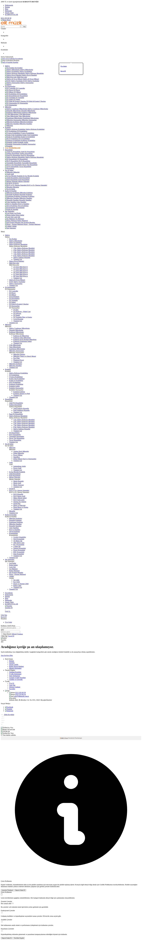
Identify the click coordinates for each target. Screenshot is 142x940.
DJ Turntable (20, 97)
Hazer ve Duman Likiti (20, 584)
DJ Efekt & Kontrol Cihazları (36, 101)
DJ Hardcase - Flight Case (22, 311)
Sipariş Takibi (13, 664)
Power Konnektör (19, 550)
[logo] (11, 24)
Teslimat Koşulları (15, 672)
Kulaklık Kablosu (19, 392)
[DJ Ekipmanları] (11, 105)
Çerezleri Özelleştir (7, 890)
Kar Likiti (16, 582)
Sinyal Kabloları (23, 206)
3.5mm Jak (16, 546)
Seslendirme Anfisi (19, 466)
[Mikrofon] (9, 125)
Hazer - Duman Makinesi (32, 224)
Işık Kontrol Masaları (28, 222)
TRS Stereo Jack (18, 543)
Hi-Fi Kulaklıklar (24, 138)
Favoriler (12, 689)
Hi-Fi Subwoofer (19, 500)
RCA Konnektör (18, 544)
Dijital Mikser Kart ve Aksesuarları (24, 459)
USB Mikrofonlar (24, 114)
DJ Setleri (17, 99)
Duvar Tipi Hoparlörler (29, 165)
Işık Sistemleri (9, 211)
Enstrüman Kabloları (27, 196)
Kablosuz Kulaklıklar (28, 140)
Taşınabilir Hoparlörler (29, 163)
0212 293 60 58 (6, 18)
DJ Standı (16, 315)
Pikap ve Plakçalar (19, 505)
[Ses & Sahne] (10, 189)
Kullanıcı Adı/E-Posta (8, 626)
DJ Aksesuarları (22, 103)
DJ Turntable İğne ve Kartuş (22, 317)
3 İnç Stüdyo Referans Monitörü (24, 248)
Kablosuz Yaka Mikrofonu (22, 338)
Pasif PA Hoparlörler (27, 155)
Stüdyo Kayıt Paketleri (29, 75)
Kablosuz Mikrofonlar (29, 112)
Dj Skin (15, 310)
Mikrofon (8, 107)
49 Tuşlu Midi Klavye (20, 272)
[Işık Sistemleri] (10, 228)
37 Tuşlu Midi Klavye (20, 270)
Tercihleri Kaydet (19, 938)
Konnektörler (20, 207)
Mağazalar (8, 11)
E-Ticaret (66, 738)
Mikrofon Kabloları (26, 122)
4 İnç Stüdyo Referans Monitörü (24, 250)
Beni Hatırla (7, 634)
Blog (6, 9)
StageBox (16, 457)
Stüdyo (7, 66)
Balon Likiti (17, 585)
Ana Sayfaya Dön (7, 655)
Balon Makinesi (22, 221)
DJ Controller (20, 88)
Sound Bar (16, 503)
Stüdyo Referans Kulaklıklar (35, 129)
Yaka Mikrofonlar (24, 116)
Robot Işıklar (20, 215)
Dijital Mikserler (18, 453)
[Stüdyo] (8, 84)
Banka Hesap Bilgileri (16, 666)
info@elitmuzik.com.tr (21, 696)
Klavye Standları (23, 204)
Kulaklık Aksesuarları (28, 144)
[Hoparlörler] (9, 168)
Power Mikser (18, 455)
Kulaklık (8, 127)
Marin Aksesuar (18, 485)
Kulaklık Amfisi (23, 142)
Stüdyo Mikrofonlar (26, 70)
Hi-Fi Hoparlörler (24, 161)
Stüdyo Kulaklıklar (26, 71)
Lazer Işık (17, 217)
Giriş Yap (4, 615)
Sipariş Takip (9, 13)
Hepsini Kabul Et (20, 890)
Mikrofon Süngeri (19, 354)
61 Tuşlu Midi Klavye (20, 274)
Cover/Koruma (18, 319)
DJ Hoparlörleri (22, 96)
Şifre (2, 630)
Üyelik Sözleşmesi (15, 674)
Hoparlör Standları (25, 200)
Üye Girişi (64, 66)
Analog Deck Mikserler (21, 451)
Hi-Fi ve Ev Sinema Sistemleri (37, 185)
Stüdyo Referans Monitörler (34, 73)
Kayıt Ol (63, 71)
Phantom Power (18, 360)
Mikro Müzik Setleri (20, 498)
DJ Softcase (17, 313)
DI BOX (16, 183)
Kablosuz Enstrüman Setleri (22, 341)
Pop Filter (16, 358)
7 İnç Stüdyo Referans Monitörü (24, 254)
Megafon (16, 187)
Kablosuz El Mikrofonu (21, 336)
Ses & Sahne (9, 170)
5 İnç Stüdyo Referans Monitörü (24, 252)
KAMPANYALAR (11, 14)
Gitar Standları (21, 202)
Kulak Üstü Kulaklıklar (30, 135)
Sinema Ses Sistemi (19, 502)
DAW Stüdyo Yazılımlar (31, 81)
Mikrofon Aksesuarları (29, 120)
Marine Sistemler (23, 181)
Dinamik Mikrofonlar (28, 111)
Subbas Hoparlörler (26, 153)
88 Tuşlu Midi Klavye (20, 276)
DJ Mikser (17, 92)
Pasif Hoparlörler (24, 180)
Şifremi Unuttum (17, 634)
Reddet (127, 885)
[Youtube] (8, 709)
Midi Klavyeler (22, 77)
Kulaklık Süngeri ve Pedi (21, 393)
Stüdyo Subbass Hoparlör (21, 257)
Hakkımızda (9, 5)
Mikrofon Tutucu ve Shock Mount (24, 356)
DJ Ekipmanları (10, 86)
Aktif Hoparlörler (24, 178)
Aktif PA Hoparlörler (28, 152)
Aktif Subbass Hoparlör (21, 408)
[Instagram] (9, 711)
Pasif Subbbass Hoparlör (21, 410)
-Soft (62, 738)
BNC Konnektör (18, 552)
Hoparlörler (9, 150)
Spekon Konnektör (19, 548)
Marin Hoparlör (18, 481)
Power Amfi (17, 468)
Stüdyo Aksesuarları (26, 83)
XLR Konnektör (18, 539)
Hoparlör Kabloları (26, 194)
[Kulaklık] (8, 146)
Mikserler (16, 172)
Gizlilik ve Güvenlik (16, 679)
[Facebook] (9, 707)
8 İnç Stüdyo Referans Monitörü (24, 256)
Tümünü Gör (17, 259)
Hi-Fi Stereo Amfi (19, 496)
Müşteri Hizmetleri (15, 668)
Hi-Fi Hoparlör (18, 494)
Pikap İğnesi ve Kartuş (20, 507)
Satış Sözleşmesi (14, 676)
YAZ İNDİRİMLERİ (12, 148)
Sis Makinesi (19, 219)
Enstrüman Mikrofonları (31, 118)
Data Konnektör (18, 554)
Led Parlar (17, 213)
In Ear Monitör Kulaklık (31, 176)
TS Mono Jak (17, 541)
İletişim (7, 7)
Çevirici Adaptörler (19, 537)
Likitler (14, 226)
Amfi (12, 174)
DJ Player (17, 90)
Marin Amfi (17, 483)
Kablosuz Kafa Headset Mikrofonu (24, 339)
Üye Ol (11, 683)
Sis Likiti (16, 580)
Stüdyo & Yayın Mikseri (31, 79)
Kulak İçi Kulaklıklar (28, 137)
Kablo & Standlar (11, 191)
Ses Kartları (18, 68)
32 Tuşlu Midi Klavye (20, 269)
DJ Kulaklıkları (22, 94)
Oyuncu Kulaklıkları (27, 133)
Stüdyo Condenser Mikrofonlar (38, 109)
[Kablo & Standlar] (11, 209)
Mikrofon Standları (26, 124)
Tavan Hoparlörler (25, 166)
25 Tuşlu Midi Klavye (20, 267)
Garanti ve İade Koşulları (17, 678)
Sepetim (11, 663)
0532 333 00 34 (20, 694)
